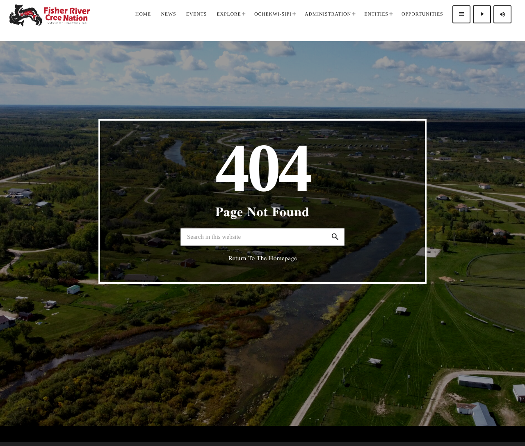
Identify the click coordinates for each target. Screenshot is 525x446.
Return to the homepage (262, 258)
